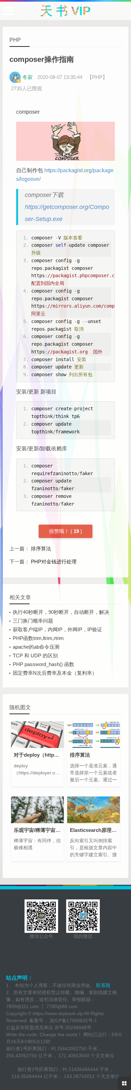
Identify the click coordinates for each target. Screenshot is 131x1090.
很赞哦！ (59, 531)
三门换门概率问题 (33, 621)
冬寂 (28, 77)
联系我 (102, 985)
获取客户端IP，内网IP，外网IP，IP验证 (57, 629)
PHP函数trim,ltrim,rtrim (38, 638)
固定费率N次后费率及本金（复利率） (55, 673)
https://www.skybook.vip (58, 1013)
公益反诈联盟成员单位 (29, 1027)
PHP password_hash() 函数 (43, 664)
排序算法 (41, 548)
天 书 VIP (65, 11)
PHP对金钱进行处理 (54, 561)
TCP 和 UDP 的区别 (35, 655)
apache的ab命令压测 (36, 647)
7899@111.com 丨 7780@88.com (42, 1006)
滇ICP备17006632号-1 (72, 1020)
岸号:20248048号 (72, 1027)
